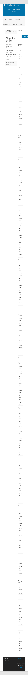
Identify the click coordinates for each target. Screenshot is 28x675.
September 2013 (20, 530)
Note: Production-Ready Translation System (20, 106)
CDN (20, 606)
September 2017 (20, 325)
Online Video (9, 64)
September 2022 (20, 209)
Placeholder (6, 24)
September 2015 (20, 397)
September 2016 (20, 352)
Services (15, 24)
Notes (20, 624)
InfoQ (20, 611)
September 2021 (20, 242)
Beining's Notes (14, 9)
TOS (21, 24)
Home (4, 19)
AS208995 (17, 19)
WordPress (20, 667)
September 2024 (20, 166)
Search (20, 30)
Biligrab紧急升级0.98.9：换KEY (11, 42)
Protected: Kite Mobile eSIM (20, 55)
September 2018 (20, 292)
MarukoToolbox (20, 619)
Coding (9, 62)
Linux (12, 62)
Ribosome (20, 658)
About (10, 19)
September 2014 (20, 464)
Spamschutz (7, 663)
